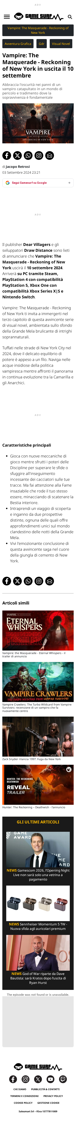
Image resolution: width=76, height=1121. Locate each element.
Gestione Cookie (48, 1102)
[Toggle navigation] (7, 17)
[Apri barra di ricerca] (70, 16)
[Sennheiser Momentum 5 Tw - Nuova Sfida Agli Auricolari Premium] (38, 903)
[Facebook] (15, 1079)
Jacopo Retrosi (18, 166)
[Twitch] (63, 1079)
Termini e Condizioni (24, 1096)
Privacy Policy (53, 1096)
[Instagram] (27, 1079)
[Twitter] (40, 1079)
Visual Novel (61, 44)
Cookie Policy (23, 1102)
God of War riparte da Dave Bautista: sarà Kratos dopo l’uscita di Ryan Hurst (38, 978)
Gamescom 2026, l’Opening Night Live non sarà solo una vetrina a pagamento (38, 874)
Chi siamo (19, 1089)
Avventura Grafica (18, 44)
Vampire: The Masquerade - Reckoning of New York (38, 30)
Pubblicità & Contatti (45, 1089)
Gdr (41, 44)
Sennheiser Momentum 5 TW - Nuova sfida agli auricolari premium (38, 926)
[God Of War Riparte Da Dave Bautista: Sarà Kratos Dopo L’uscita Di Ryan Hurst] (38, 952)
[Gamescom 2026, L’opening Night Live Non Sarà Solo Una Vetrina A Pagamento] (38, 849)
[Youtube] (52, 1079)
